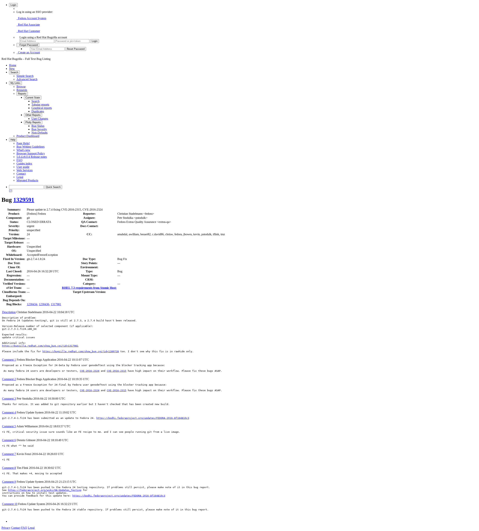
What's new (23, 150)
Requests (21, 90)
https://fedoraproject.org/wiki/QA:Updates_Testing (44, 490)
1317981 (56, 304)
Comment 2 (9, 379)
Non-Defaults (39, 132)
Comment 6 (9, 440)
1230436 (44, 304)
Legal (19, 177)
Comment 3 (9, 398)
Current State (32, 97)
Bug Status (37, 125)
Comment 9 (9, 481)
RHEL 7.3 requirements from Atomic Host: (89, 287)
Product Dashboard (27, 136)
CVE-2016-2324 (89, 370)
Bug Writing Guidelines (30, 146)
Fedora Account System (31, 18)
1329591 (23, 199)
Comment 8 (9, 467)
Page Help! (23, 143)
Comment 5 (9, 426)
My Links (15, 83)
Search (14, 72)
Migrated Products (27, 180)
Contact (21, 173)
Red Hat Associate (28, 24)
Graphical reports (41, 107)
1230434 (32, 304)
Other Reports (33, 115)
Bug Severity (39, 129)
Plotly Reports (33, 122)
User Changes (39, 118)
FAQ (19, 160)
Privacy (5, 527)
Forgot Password (28, 45)
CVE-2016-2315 (116, 370)
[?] (10, 190)
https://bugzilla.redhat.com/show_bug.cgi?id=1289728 (80, 351)
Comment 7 (9, 454)
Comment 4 (9, 412)
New (12, 68)
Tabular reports (40, 104)
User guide (22, 166)
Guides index (24, 163)
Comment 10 (9, 504)
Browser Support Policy (30, 153)
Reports (22, 93)
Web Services (24, 170)
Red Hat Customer (28, 31)
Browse (21, 86)
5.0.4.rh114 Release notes (31, 156)
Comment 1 (9, 359)
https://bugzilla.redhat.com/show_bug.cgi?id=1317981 (40, 345)
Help (12, 139)
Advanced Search (26, 79)
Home (12, 65)
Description (9, 312)
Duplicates (37, 111)
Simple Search (24, 75)
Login (13, 5)
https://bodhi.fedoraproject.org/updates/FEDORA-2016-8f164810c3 (142, 418)
